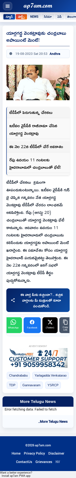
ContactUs (24, 461)
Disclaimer (56, 453)
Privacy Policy (34, 453)
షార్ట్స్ (21, 17)
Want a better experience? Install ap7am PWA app (16, 474)
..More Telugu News (53, 421)
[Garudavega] (38, 358)
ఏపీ (59, 17)
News (34, 17)
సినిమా (48, 17)
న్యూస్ (9, 17)
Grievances (43, 461)
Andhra (55, 53)
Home (16, 453)
